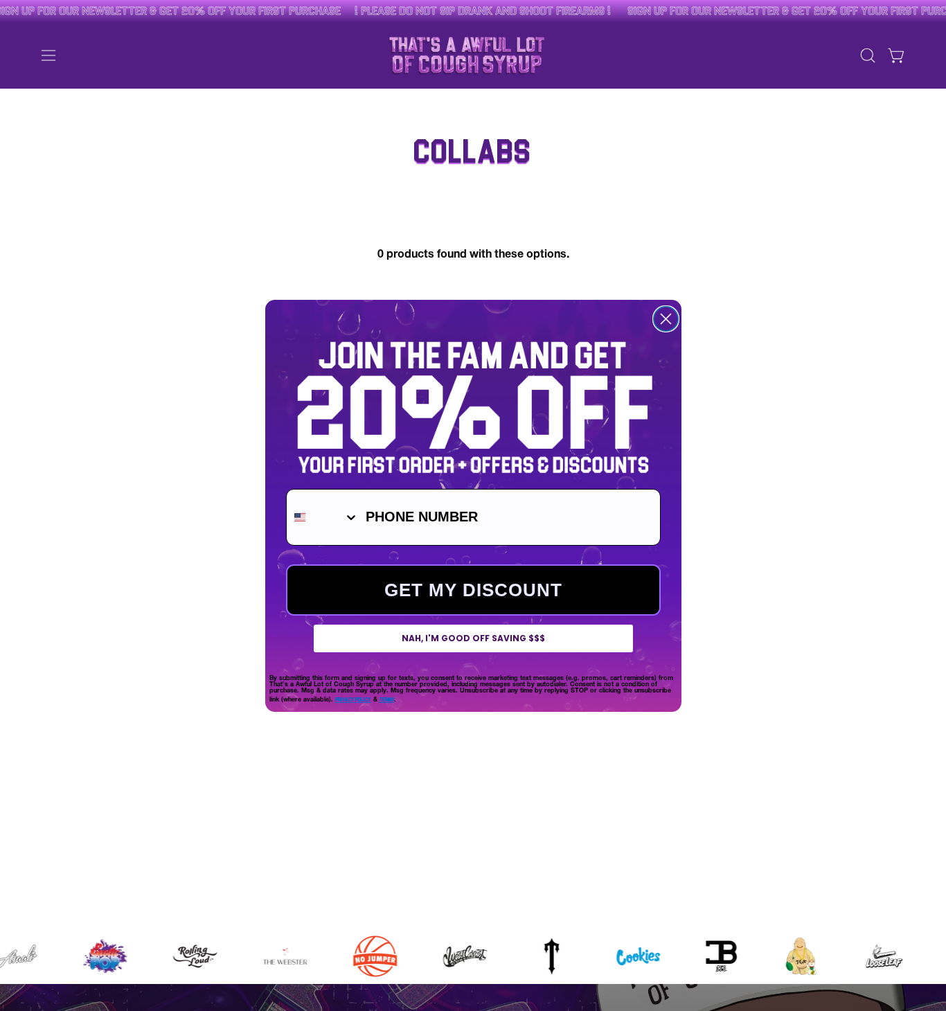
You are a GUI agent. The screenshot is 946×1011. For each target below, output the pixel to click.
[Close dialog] (666, 319)
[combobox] (323, 517)
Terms (387, 699)
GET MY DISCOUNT (473, 590)
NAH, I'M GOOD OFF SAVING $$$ (473, 638)
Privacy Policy (353, 699)
